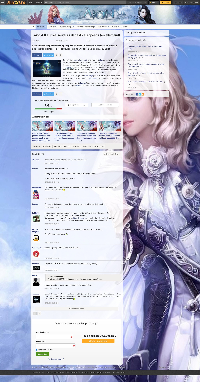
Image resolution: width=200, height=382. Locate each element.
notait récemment (80, 60)
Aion (101, 60)
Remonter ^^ (163, 367)
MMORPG (69, 67)
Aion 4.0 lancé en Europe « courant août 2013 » (145, 82)
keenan (35, 169)
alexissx (35, 160)
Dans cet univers (134, 2)
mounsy (35, 263)
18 (89, 41)
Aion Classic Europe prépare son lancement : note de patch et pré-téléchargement (42, 137)
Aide (112, 372)
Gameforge (88, 76)
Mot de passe (41, 341)
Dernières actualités (135, 40)
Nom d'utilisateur (42, 332)
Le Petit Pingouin (35, 230)
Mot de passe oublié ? (56, 359)
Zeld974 (35, 213)
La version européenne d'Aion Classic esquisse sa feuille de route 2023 (109, 135)
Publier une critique (105, 105)
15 (142, 57)
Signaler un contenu (103, 372)
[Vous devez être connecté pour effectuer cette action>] (84, 105)
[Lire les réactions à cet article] (60, 55)
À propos (49, 372)
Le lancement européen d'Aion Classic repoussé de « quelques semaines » (86, 137)
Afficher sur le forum (112, 154)
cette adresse (93, 78)
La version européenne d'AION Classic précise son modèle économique (64, 137)
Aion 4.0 (82, 83)
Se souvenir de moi (45, 349)
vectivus (35, 294)
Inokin (34, 275)
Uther (37, 41)
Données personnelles (88, 372)
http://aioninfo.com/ (80, 218)
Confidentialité (75, 372)
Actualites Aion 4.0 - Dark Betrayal (67, 367)
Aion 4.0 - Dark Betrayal (44, 367)
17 (142, 66)
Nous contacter (121, 372)
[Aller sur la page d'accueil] (32, 367)
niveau (78, 85)
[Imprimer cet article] (56, 55)
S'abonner (165, 2)
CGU (67, 372)
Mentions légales (58, 372)
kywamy (35, 204)
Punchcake (36, 187)
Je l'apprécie (74, 105)
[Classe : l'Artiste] (47, 68)
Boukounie (36, 248)
